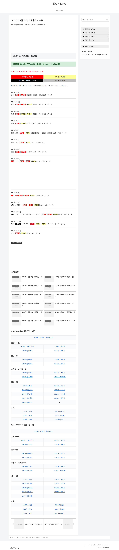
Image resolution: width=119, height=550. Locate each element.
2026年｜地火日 (27, 394)
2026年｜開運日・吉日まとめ (43, 337)
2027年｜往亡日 (27, 496)
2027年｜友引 (59, 505)
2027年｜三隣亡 (27, 470)
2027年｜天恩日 (59, 453)
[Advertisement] (43, 39)
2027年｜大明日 (59, 444)
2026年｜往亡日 (27, 402)
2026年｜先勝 (27, 411)
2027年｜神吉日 (27, 453)
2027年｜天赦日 (27, 444)
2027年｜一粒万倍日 (27, 440)
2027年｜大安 (27, 513)
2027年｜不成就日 (60, 470)
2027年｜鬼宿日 (59, 440)
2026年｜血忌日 (27, 390)
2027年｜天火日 (59, 483)
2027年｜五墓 (27, 479)
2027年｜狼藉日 (27, 492)
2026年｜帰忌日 (59, 386)
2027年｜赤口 (59, 513)
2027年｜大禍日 (59, 488)
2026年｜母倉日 (27, 364)
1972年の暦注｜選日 (17, 242)
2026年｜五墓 (27, 386)
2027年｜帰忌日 (59, 479)
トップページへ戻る (91, 545)
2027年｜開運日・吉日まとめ (43, 431)
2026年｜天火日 (59, 390)
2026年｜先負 (27, 415)
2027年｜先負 (27, 509)
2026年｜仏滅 (59, 415)
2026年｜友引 (59, 411)
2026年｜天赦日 (27, 351)
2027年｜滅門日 (59, 492)
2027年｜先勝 (27, 505)
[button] (107, 20)
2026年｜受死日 (59, 373)
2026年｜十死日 (27, 373)
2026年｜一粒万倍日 (27, 346)
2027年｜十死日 (27, 466)
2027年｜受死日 (59, 466)
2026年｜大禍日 (59, 394)
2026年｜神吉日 (27, 359)
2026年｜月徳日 (59, 364)
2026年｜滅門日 (59, 398)
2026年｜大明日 (59, 351)
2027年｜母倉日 (27, 457)
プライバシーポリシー (103, 545)
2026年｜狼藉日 (27, 398)
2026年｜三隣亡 (27, 377)
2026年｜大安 (27, 419)
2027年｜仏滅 (59, 509)
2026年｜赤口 (59, 419)
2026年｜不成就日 (60, 377)
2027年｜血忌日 (27, 483)
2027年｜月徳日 (59, 457)
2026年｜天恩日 (59, 359)
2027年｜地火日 (27, 488)
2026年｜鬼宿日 (59, 346)
